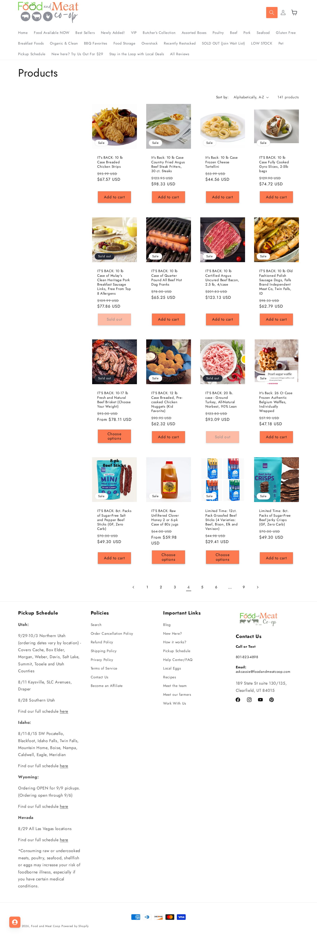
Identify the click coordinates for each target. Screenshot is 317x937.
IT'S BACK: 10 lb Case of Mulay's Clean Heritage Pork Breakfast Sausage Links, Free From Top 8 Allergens (114, 282)
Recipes (169, 677)
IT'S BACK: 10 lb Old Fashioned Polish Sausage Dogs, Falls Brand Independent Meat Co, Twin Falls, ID (276, 282)
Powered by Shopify (75, 926)
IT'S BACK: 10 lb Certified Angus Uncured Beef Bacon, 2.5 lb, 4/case (222, 278)
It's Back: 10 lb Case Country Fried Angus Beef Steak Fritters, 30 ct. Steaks (168, 165)
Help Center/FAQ (178, 659)
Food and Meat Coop (45, 926)
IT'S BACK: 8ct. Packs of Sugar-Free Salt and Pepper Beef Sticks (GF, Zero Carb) (114, 520)
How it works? (175, 642)
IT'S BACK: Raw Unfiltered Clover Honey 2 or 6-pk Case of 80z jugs (165, 518)
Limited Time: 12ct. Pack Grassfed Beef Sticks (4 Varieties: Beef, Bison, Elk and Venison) (221, 520)
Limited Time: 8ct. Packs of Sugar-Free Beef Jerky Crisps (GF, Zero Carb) (275, 518)
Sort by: (222, 97)
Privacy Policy (102, 659)
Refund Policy (102, 642)
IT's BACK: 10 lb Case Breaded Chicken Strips (110, 162)
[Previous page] (133, 587)
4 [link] (188, 587)
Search (96, 625)
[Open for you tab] (14, 922)
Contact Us (100, 677)
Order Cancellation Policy (112, 633)
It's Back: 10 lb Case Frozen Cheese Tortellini (221, 162)
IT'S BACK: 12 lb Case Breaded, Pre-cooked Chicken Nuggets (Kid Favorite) (166, 402)
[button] (271, 12)
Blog (167, 625)
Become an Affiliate (107, 686)
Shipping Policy (104, 651)
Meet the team (175, 686)
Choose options (114, 436)
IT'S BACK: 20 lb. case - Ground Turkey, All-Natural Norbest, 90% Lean (221, 400)
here (64, 711)
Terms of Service (104, 668)
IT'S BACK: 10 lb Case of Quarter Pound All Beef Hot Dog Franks (166, 278)
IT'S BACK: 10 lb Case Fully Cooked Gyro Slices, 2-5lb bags (274, 165)
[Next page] (257, 587)
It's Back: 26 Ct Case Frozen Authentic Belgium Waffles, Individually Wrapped (276, 402)
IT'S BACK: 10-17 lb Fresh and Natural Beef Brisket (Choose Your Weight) (114, 400)
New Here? (172, 633)
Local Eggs (172, 668)
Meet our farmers (177, 694)
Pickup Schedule (177, 651)
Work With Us (174, 703)
